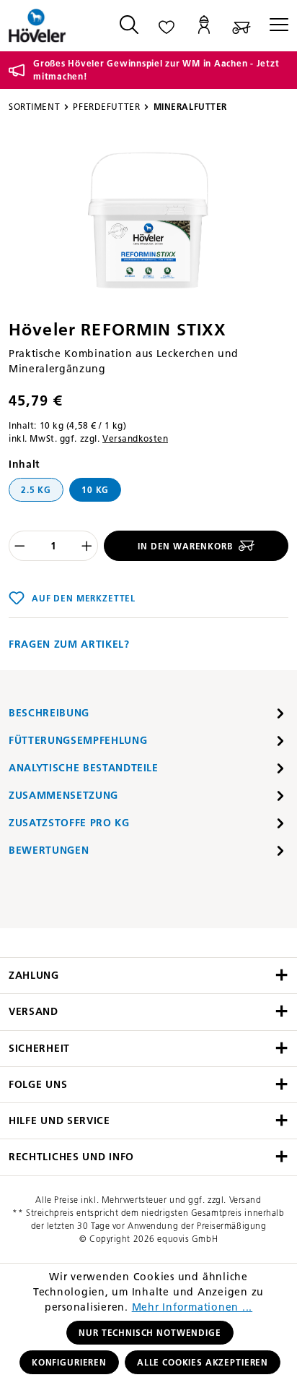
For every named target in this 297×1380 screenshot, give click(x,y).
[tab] (148, 713)
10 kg (95, 489)
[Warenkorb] (241, 25)
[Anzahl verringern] (19, 546)
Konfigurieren (69, 1362)
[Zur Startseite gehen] (51, 26)
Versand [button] (33, 1012)
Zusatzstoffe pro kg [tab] (69, 823)
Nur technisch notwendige (150, 1332)
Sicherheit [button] (39, 1048)
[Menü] (274, 25)
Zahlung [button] (34, 975)
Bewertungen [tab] (49, 850)
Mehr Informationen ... (192, 1307)
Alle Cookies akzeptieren (202, 1362)
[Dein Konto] (204, 25)
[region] (148, 221)
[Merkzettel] (166, 25)
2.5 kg (36, 489)
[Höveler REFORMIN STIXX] (149, 221)
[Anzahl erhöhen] (87, 546)
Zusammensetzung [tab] (63, 795)
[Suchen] (129, 25)
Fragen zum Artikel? (69, 644)
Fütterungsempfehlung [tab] (78, 740)
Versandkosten (135, 438)
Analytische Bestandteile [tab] (84, 768)
